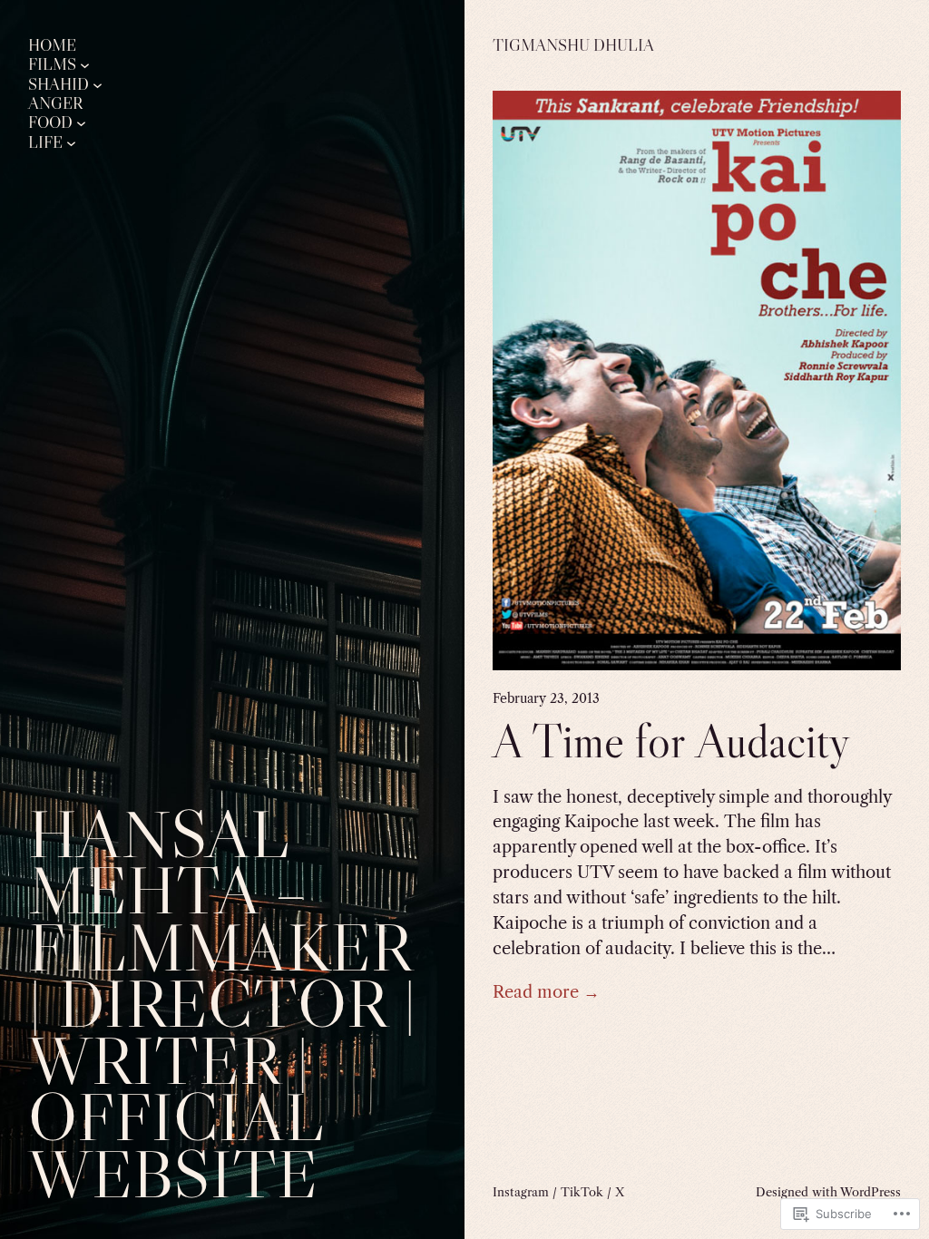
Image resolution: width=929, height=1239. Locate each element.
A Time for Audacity (671, 741)
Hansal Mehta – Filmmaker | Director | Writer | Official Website (222, 1003)
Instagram (521, 1192)
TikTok (582, 1192)
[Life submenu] (71, 142)
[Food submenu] (81, 123)
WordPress (870, 1192)
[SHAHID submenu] (98, 84)
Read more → (546, 991)
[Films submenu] (85, 65)
